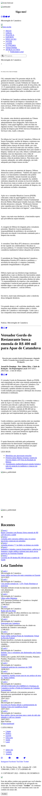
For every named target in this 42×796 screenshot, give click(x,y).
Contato (8, 752)
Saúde (8, 740)
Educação (9, 738)
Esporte (8, 736)
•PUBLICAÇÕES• (13, 50)
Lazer (8, 742)
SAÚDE (9, 41)
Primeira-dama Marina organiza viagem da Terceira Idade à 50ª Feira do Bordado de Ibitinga (21, 460)
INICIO (8, 31)
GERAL (9, 33)
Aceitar (4, 794)
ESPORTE (10, 37)
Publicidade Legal (17, 52)
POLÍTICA (10, 35)
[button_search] (2, 56)
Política (8, 734)
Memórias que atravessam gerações (19, 456)
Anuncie (9, 754)
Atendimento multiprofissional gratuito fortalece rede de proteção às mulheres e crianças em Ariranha (23, 466)
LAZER (9, 43)
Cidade (8, 731)
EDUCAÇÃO (11, 39)
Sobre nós (9, 750)
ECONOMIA (11, 45)
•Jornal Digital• (11, 48)
